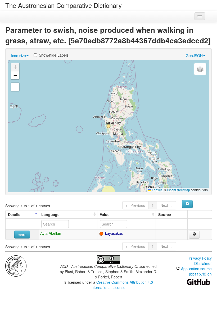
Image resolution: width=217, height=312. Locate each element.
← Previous (135, 205)
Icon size (18, 55)
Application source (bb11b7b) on (196, 271)
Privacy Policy (200, 258)
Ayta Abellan (50, 233)
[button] (108, 126)
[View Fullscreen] (15, 87)
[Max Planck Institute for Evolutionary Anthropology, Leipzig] (15, 265)
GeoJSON (194, 55)
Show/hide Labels (54, 55)
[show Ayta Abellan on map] (194, 234)
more (22, 234)
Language (50, 214)
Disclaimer (203, 263)
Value (105, 214)
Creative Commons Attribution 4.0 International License (122, 284)
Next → (166, 205)
